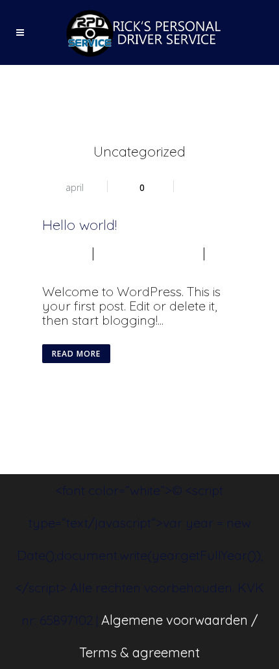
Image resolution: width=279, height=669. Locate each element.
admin (61, 252)
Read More (76, 353)
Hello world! (79, 225)
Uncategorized (148, 252)
